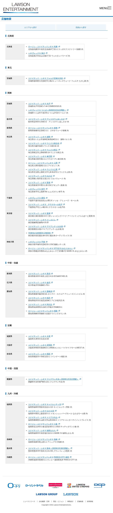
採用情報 (90, 501)
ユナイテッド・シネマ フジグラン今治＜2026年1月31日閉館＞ (53, 379)
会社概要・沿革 (44, 501)
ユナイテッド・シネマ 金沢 (39, 282)
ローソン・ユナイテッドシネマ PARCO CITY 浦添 (48, 457)
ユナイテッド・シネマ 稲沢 (39, 298)
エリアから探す (30, 27)
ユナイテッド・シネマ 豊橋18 (40, 291)
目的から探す (81, 27)
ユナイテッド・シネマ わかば (40, 176)
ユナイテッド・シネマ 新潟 (39, 274)
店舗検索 (80, 501)
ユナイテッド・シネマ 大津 (39, 336)
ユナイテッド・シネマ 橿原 (39, 354)
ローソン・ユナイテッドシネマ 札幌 (42, 47)
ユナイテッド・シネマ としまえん (42, 220)
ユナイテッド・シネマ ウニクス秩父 (42, 150)
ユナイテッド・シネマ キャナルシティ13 (44, 404)
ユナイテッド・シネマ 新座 (39, 183)
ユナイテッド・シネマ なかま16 (41, 411)
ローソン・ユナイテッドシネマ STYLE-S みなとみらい (50, 248)
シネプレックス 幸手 (36, 189)
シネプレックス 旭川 (36, 53)
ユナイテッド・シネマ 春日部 (40, 156)
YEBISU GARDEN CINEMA (39, 233)
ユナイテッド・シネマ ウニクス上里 (42, 169)
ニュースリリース (29, 501)
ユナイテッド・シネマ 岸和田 (40, 345)
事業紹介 (70, 501)
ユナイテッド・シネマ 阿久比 (40, 304)
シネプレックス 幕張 (36, 198)
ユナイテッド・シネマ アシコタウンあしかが (46, 119)
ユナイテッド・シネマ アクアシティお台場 (45, 226)
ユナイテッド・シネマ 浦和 (39, 137)
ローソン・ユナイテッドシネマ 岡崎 (42, 311)
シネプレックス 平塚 (36, 242)
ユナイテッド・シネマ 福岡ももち (42, 430)
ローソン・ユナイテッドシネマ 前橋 (42, 128)
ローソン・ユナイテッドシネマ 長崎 (42, 439)
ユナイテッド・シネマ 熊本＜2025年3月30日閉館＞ (49, 448)
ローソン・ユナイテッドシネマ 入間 (42, 163)
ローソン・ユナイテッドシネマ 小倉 (42, 424)
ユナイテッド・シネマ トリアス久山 (42, 417)
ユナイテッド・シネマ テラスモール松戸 (45, 204)
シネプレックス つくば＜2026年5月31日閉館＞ (47, 110)
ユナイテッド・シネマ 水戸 (39, 104)
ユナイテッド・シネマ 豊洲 (39, 213)
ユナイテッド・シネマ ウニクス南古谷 (43, 143)
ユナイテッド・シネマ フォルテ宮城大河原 (45, 78)
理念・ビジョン (58, 501)
